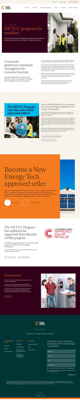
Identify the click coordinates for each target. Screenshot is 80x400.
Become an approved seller (49, 140)
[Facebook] (34, 329)
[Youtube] (42, 329)
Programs (34, 7)
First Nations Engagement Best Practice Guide (20, 356)
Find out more (7, 296)
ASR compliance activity (24, 257)
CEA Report (19, 344)
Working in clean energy (45, 7)
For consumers (31, 349)
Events (55, 7)
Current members (8, 351)
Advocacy (26, 7)
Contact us (6, 345)
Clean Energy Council (39, 395)
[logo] (6, 7)
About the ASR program (10, 257)
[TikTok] (45, 329)
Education (63, 7)
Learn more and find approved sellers (51, 136)
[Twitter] (40, 329)
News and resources (73, 7)
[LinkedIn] (38, 329)
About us (6, 348)
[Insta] (36, 329)
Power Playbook (20, 347)
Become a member (73, 2)
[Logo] (40, 323)
